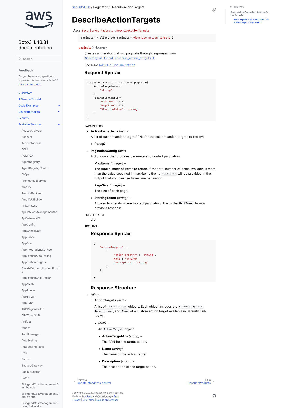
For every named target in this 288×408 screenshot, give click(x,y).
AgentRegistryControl (35, 168)
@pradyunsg (104, 396)
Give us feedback (29, 84)
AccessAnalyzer (32, 130)
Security (23, 118)
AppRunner (29, 290)
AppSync (27, 302)
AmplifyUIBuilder (32, 199)
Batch (25, 378)
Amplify (26, 187)
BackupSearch (31, 371)
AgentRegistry (31, 161)
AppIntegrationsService (37, 249)
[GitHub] (214, 396)
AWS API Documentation (117, 65)
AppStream (29, 296)
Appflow (27, 243)
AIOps (25, 174)
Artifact (26, 321)
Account (27, 136)
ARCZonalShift (31, 315)
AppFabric (28, 237)
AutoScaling (29, 340)
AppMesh (28, 284)
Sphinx (88, 396)
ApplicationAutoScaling (36, 255)
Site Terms (88, 399)
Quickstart (25, 93)
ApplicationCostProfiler (36, 277)
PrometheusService (34, 180)
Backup (26, 359)
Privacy (76, 399)
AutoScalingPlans (33, 346)
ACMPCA (27, 155)
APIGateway (29, 205)
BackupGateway (32, 365)
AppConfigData (31, 230)
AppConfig (28, 224)
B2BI (24, 353)
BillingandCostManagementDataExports (40, 395)
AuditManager (31, 334)
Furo (116, 396)
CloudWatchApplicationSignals (40, 270)
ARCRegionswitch (33, 309)
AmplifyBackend (32, 193)
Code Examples (28, 105)
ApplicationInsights (34, 262)
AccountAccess (31, 143)
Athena (26, 327)
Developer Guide (29, 111)
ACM (25, 149)
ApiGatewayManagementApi (40, 212)
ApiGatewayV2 (31, 218)
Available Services (30, 124)
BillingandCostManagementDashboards (40, 386)
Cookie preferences (107, 399)
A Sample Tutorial (29, 99)
